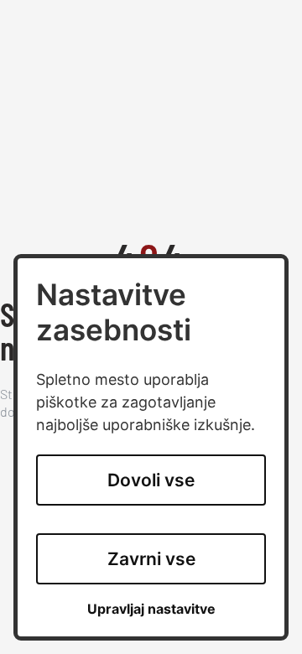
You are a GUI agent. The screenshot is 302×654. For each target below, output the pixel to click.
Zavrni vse (151, 558)
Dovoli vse (151, 480)
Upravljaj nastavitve (151, 609)
